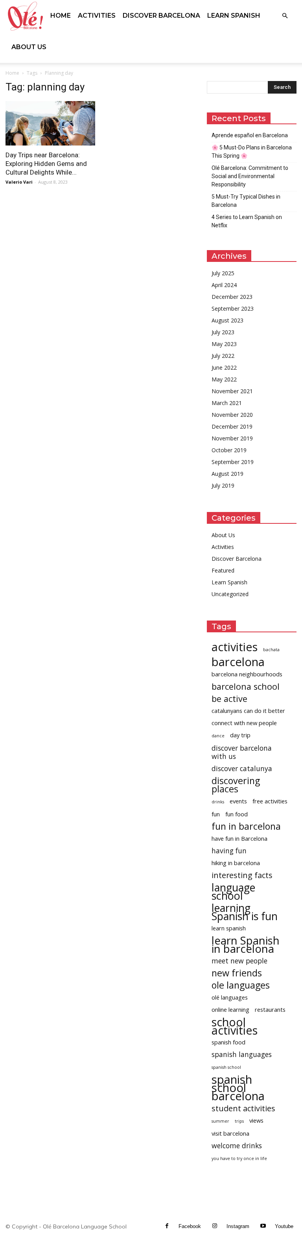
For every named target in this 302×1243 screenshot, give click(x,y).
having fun (229, 851)
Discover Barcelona (161, 15)
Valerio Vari (19, 182)
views (256, 1120)
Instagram (237, 1226)
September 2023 (233, 308)
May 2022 (224, 379)
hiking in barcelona (236, 863)
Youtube (284, 1226)
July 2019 (223, 485)
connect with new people (244, 723)
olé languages (230, 997)
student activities (243, 1108)
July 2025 (223, 273)
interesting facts (242, 875)
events (238, 801)
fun (216, 814)
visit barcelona (230, 1133)
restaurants (270, 1009)
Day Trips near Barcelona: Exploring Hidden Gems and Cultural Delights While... (46, 163)
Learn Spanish (233, 15)
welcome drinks (237, 1146)
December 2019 (232, 426)
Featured (223, 570)
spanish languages (242, 1054)
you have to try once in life (239, 1158)
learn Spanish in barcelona (246, 944)
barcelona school (246, 686)
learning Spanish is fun (245, 912)
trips (239, 1121)
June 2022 (224, 367)
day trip (240, 735)
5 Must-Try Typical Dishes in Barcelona (246, 200)
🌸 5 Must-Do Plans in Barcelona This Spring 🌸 (252, 151)
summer (220, 1121)
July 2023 (223, 332)
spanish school (226, 1067)
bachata (271, 649)
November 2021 (232, 391)
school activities (235, 1026)
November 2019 (232, 438)
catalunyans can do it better (248, 710)
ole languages (241, 985)
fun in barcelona (246, 826)
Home (60, 15)
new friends (237, 973)
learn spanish (229, 928)
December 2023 (232, 296)
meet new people (239, 961)
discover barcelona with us (242, 752)
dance (218, 735)
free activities (269, 801)
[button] (284, 16)
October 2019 (229, 450)
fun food (236, 814)
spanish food (228, 1042)
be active (229, 698)
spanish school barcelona (238, 1087)
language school (233, 891)
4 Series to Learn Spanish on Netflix (247, 221)
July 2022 (223, 355)
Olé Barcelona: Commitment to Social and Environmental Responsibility (250, 176)
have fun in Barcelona (239, 838)
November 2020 (232, 414)
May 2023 (224, 344)
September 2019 (233, 462)
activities (235, 647)
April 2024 (224, 285)
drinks (218, 802)
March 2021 (227, 403)
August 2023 (227, 320)
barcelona (238, 662)
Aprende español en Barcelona (250, 135)
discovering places (236, 785)
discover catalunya (242, 768)
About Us (28, 47)
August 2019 (227, 473)
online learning (230, 1009)
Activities (97, 15)
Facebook (190, 1226)
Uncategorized (230, 594)
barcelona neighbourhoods (247, 674)
